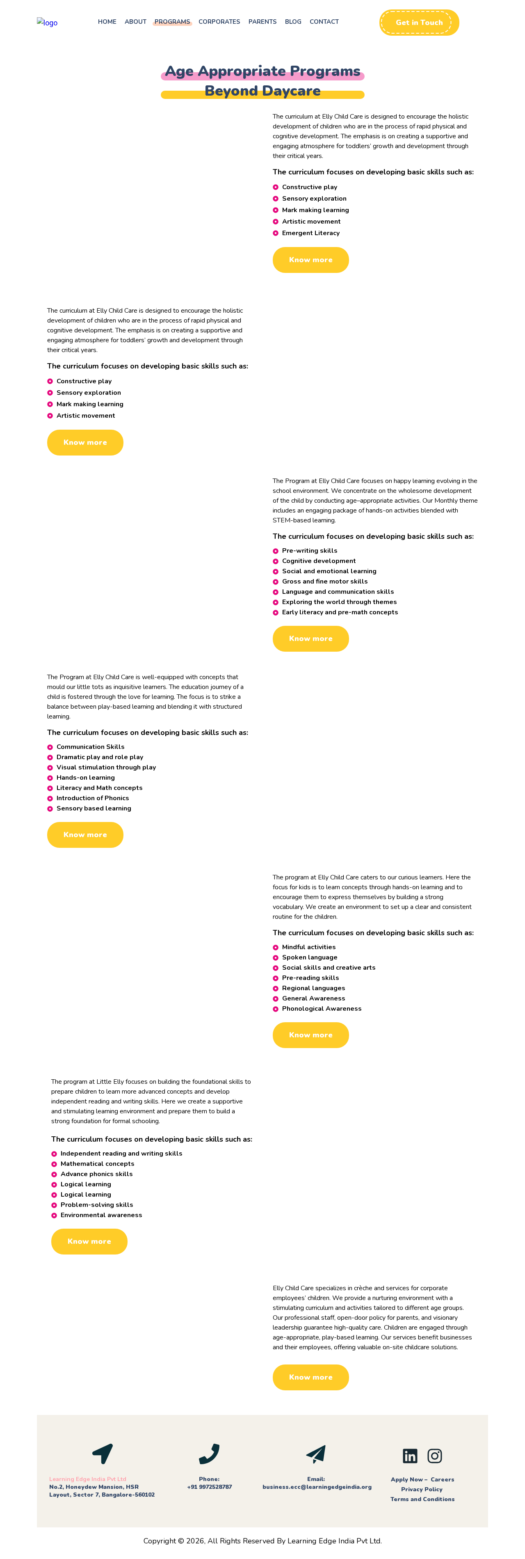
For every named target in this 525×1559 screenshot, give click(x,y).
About (135, 22)
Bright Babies (150, 144)
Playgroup (68, 508)
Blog (293, 22)
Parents (263, 22)
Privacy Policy (422, 1489)
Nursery (289, 704)
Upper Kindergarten (313, 1109)
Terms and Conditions (422, 1499)
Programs (172, 22)
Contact (324, 22)
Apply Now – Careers (422, 1479)
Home (107, 22)
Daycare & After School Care (152, 1315)
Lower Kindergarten (152, 905)
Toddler (288, 338)
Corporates (219, 22)
